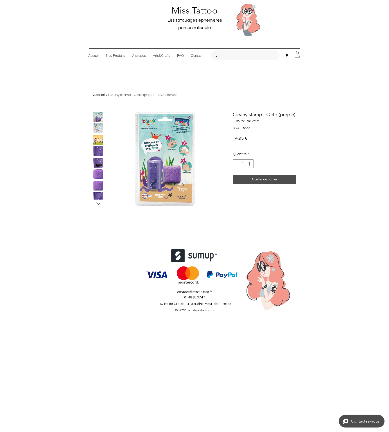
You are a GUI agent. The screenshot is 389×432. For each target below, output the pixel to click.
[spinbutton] (243, 164)
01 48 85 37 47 (194, 297)
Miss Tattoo (194, 10)
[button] (297, 54)
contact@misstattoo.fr (194, 292)
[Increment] (250, 164)
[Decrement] (236, 164)
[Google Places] (287, 55)
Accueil (99, 95)
